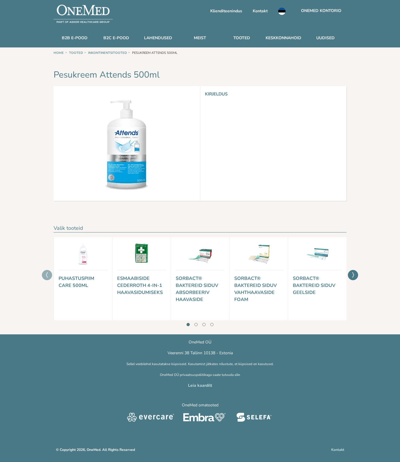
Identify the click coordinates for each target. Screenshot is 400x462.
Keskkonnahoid (283, 38)
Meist (200, 38)
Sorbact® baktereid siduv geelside (314, 285)
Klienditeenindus (226, 11)
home (59, 53)
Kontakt (260, 11)
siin (237, 374)
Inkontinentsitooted (107, 53)
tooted (76, 53)
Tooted (241, 38)
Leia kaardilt (200, 385)
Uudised (325, 38)
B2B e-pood (75, 38)
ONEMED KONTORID (321, 10)
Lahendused (158, 38)
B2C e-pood (116, 38)
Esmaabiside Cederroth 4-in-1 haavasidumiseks (140, 285)
